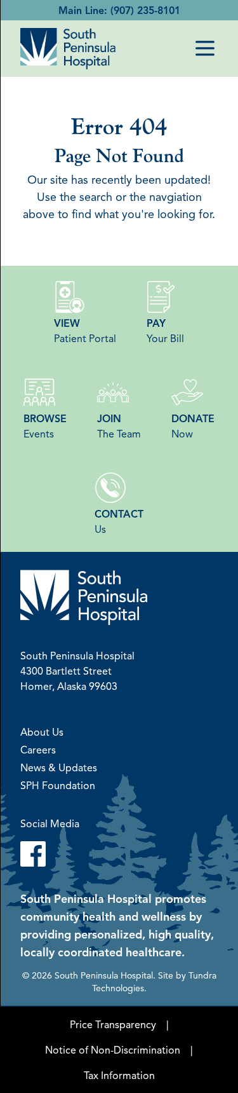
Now (193, 426)
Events (45, 426)
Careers (38, 750)
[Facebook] (119, 854)
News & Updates (58, 767)
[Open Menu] (205, 48)
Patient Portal (85, 330)
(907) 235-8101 (145, 10)
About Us (41, 732)
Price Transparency (113, 1024)
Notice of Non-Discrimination (112, 1050)
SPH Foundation (57, 785)
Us (119, 521)
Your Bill (165, 330)
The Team (119, 426)
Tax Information (119, 1075)
